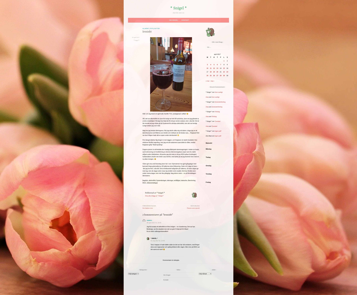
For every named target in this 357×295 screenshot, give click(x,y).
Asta (207, 97)
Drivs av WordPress (164, 291)
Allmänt (146, 28)
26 (214, 75)
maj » (212, 81)
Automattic (195, 291)
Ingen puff (218, 131)
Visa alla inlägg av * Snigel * (154, 196)
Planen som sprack (193, 207)
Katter (157, 28)
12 (214, 68)
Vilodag (217, 111)
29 (224, 75)
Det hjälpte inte (149, 207)
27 (217, 75)
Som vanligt (218, 92)
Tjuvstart (217, 121)
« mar (207, 81)
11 (211, 68)
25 (211, 75)
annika (149, 220)
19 (214, 72)
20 (217, 72)
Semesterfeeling (220, 102)
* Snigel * (178, 8)
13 (217, 68)
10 (207, 68)
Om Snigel (173, 20)
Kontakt (185, 20)
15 (224, 68)
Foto (152, 28)
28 (220, 75)
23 (227, 72)
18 (211, 72)
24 (207, 75)
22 (224, 72)
